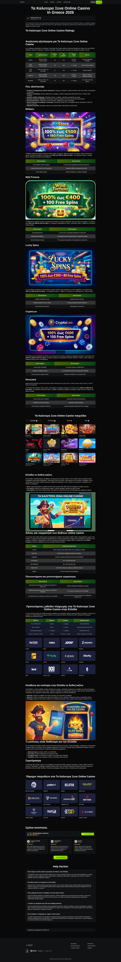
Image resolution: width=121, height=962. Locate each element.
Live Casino (51, 420)
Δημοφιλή (33, 420)
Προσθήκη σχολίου (87, 834)
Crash (68, 420)
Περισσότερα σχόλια (60, 857)
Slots (86, 420)
